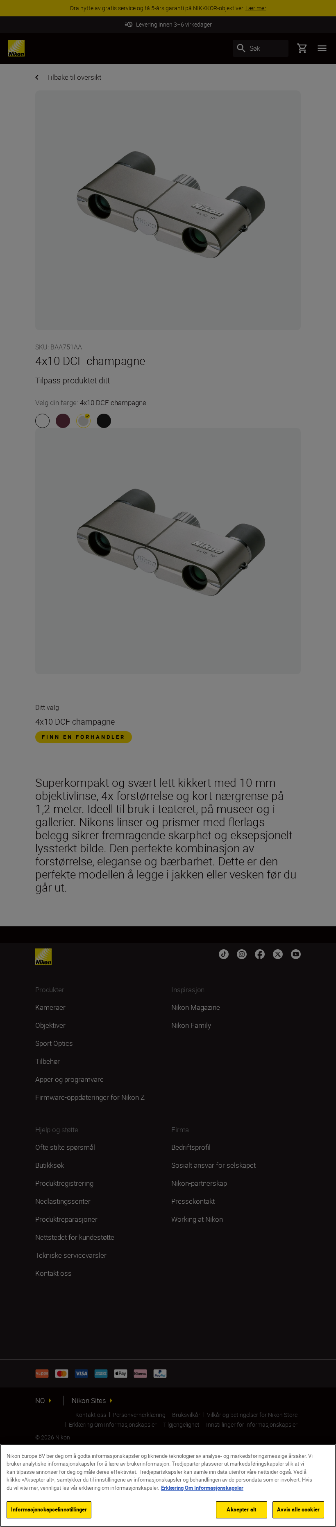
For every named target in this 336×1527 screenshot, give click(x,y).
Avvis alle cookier (298, 1509)
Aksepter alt (241, 1509)
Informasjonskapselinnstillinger (49, 1509)
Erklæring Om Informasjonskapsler (202, 1487)
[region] (168, 1485)
